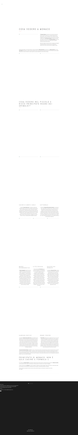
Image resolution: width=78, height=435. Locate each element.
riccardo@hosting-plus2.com (9, 389)
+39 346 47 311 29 (2, 389)
